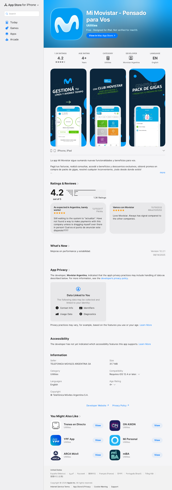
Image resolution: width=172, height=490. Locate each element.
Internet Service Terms (60, 487)
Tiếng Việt (149, 474)
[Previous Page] (47, 58)
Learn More (146, 325)
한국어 (119, 474)
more (162, 172)
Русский (81, 474)
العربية (71, 474)
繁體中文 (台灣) (56, 476)
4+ (111, 384)
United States (56, 470)
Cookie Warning (101, 487)
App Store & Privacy (82, 487)
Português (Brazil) (133, 474)
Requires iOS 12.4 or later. (123, 374)
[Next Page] (168, 58)
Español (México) (58, 474)
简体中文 (92, 474)
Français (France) (106, 474)
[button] (21, 22)
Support (114, 487)
